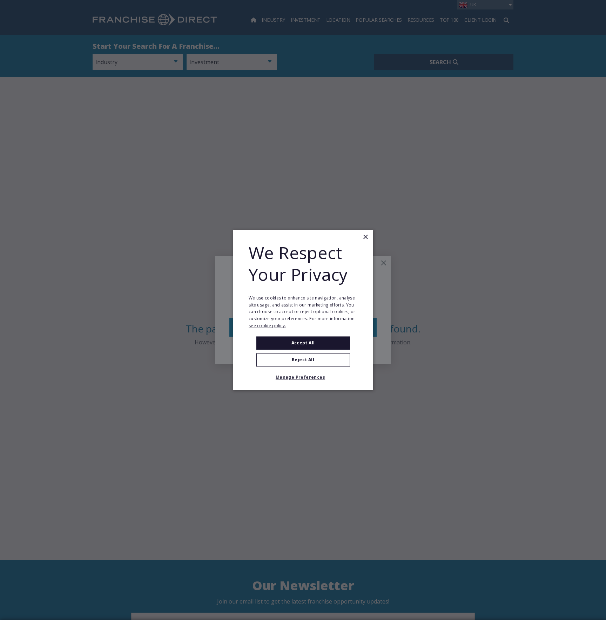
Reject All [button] (303, 360)
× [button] (365, 237)
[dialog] (303, 310)
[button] (303, 378)
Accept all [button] (303, 343)
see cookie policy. (267, 326)
